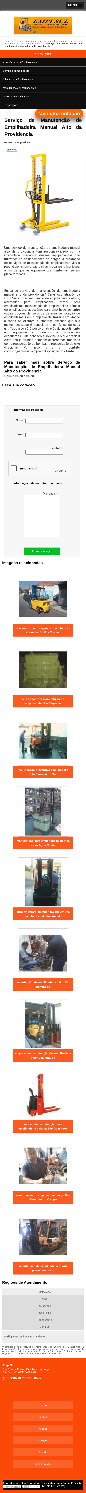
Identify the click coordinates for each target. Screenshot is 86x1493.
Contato (43, 1452)
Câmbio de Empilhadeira (16, 71)
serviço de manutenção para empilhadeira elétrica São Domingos (43, 1126)
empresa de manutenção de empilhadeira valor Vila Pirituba (43, 1055)
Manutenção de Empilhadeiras (19, 88)
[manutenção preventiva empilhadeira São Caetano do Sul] (43, 739)
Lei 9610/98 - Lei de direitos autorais (45, 1353)
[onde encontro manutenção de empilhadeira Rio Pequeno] (43, 668)
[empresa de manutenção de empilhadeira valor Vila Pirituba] (43, 1022)
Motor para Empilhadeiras (17, 96)
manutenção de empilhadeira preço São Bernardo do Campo (43, 1197)
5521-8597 (33, 1378)
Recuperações (10, 105)
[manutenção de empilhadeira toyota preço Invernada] (43, 1235)
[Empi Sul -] (43, 23)
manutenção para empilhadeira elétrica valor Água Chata (43, 843)
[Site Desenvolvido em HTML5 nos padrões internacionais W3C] (31, 1486)
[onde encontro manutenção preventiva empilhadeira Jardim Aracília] (43, 880)
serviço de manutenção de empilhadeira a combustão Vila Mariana (43, 630)
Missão (43, 1428)
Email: (21, 434)
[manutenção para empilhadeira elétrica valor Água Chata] (43, 810)
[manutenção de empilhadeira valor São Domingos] (43, 951)
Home (43, 1405)
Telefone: (56, 448)
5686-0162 (17, 1378)
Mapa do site (43, 1464)
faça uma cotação (59, 113)
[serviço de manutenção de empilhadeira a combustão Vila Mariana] (43, 597)
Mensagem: (51, 493)
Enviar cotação (42, 551)
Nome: (20, 420)
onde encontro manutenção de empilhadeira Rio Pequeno (43, 701)
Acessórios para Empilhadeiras (20, 62)
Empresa (43, 1417)
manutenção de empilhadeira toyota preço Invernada (43, 1268)
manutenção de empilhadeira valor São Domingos (43, 984)
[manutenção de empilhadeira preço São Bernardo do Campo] (43, 1164)
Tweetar (11, 150)
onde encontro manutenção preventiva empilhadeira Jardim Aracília (43, 914)
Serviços (43, 54)
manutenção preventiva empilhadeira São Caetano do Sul (43, 772)
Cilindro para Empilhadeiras (18, 79)
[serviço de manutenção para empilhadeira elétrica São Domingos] (43, 1093)
